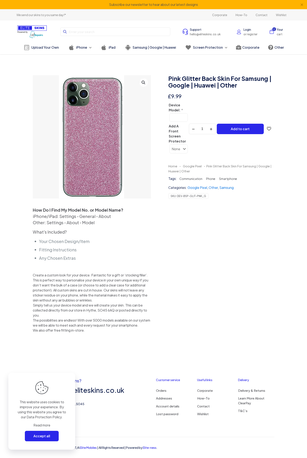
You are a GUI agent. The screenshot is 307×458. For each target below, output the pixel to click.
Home (172, 166)
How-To (203, 398)
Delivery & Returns (251, 390)
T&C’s (242, 411)
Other (213, 187)
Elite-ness (149, 447)
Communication (190, 179)
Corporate (205, 390)
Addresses (164, 398)
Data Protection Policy (44, 417)
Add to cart (240, 129)
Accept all (41, 436)
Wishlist (203, 414)
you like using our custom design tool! (165, 4)
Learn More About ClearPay (251, 400)
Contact (203, 406)
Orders (161, 390)
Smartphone (228, 179)
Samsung (226, 187)
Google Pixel (192, 166)
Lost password (167, 414)
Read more (41, 425)
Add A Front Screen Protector (177, 133)
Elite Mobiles (88, 447)
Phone (210, 179)
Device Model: (176, 107)
